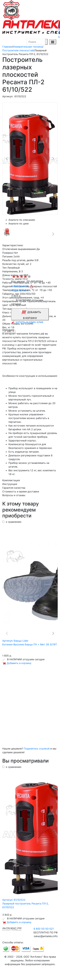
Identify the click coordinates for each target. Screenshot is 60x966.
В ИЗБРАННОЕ (20, 286)
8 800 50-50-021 (44, 928)
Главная (7, 46)
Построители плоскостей (18, 50)
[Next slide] (53, 158)
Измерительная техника (27, 46)
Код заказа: (18, 281)
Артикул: (7, 96)
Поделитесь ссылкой (37, 748)
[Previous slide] (7, 158)
